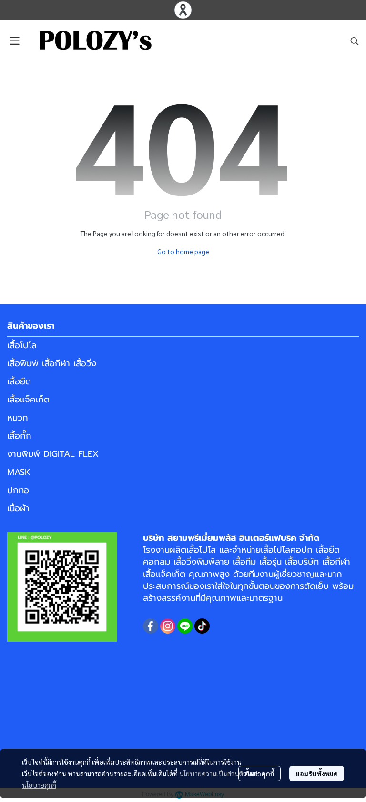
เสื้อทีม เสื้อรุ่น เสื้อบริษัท (276, 561)
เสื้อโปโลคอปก (287, 549)
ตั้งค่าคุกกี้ (259, 773)
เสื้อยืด (19, 381)
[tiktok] (202, 626)
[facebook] (150, 626)
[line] (185, 626)
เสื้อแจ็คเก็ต (28, 399)
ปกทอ (18, 490)
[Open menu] (14, 41)
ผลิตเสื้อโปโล (193, 549)
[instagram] (167, 626)
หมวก (17, 417)
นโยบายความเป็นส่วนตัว (212, 773)
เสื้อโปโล (22, 345)
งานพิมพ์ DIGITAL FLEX (53, 454)
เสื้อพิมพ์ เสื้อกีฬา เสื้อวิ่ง (51, 363)
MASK (18, 472)
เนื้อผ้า (18, 508)
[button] (354, 41)
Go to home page (183, 251)
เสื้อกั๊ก (19, 435)
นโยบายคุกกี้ (39, 785)
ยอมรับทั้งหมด (316, 773)
